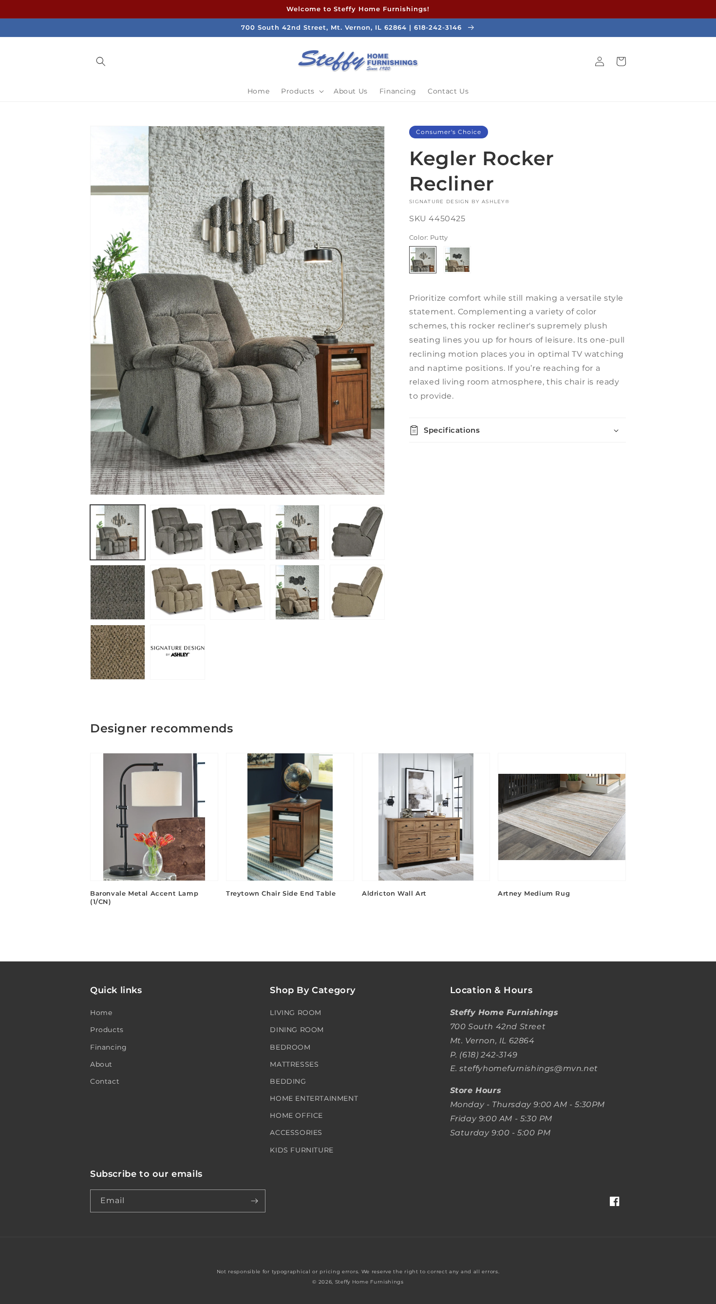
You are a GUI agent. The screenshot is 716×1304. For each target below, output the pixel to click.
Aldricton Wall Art (394, 893)
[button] (101, 61)
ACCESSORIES (296, 1132)
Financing (108, 1047)
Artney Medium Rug (534, 893)
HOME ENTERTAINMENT (314, 1098)
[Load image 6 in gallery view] (117, 592)
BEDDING (288, 1081)
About (101, 1064)
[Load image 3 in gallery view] (237, 532)
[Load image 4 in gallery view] (297, 532)
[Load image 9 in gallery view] (237, 592)
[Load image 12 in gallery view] (117, 652)
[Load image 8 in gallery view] (177, 592)
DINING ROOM (297, 1029)
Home (101, 1012)
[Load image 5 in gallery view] (357, 532)
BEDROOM (290, 1047)
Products (107, 1029)
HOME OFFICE (296, 1115)
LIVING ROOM (295, 1012)
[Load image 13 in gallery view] (177, 652)
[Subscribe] (254, 1200)
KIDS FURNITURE (301, 1150)
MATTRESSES (294, 1064)
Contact (104, 1081)
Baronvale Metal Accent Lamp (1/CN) (144, 897)
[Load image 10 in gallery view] (297, 592)
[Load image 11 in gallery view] (357, 592)
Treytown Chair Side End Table (281, 893)
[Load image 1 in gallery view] (117, 532)
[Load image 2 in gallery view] (177, 532)
